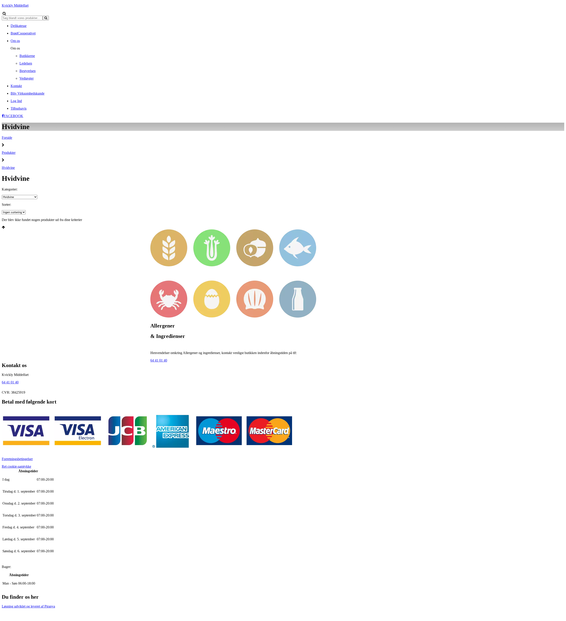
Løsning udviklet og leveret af (28, 606)
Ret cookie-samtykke (16, 466)
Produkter (8, 152)
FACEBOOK (13, 116)
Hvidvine (8, 168)
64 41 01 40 (158, 360)
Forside (7, 137)
